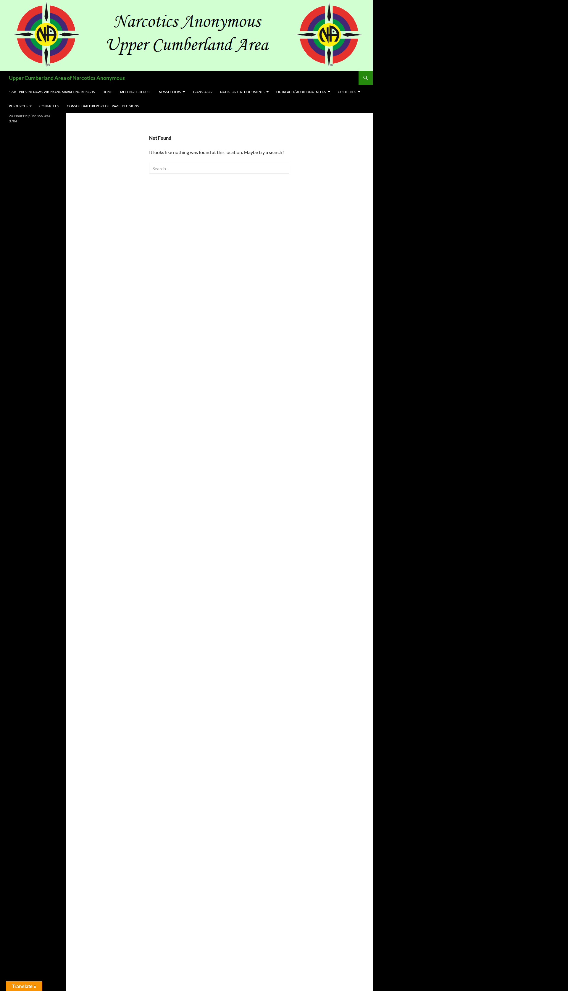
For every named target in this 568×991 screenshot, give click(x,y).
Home (107, 92)
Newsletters (170, 92)
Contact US (49, 106)
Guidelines (347, 92)
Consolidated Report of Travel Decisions (103, 106)
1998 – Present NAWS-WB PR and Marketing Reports (52, 92)
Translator (202, 92)
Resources (18, 106)
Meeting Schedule (135, 92)
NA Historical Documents (242, 92)
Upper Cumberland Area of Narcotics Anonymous (67, 78)
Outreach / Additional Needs (301, 92)
